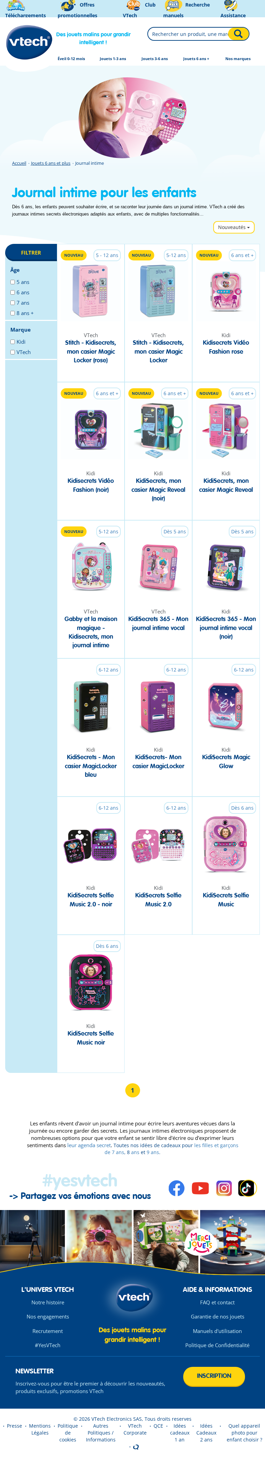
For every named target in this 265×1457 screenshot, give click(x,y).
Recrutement (47, 1330)
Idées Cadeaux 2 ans (206, 1432)
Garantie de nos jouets (217, 1316)
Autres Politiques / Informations (101, 1432)
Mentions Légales (40, 1429)
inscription (214, 1376)
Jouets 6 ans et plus (50, 163)
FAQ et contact (217, 1302)
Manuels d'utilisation (217, 1330)
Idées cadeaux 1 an (179, 1432)
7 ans (23, 302)
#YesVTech (47, 1345)
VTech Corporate (135, 1429)
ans (134, 1152)
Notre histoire (47, 1302)
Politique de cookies (68, 1432)
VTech (24, 352)
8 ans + (25, 313)
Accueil (19, 163)
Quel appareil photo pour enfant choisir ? (244, 1432)
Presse (14, 1425)
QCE (158, 1425)
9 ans (153, 1152)
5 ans (23, 281)
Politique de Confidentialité (217, 1345)
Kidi (21, 341)
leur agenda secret (89, 1145)
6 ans (23, 292)
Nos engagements (48, 1316)
